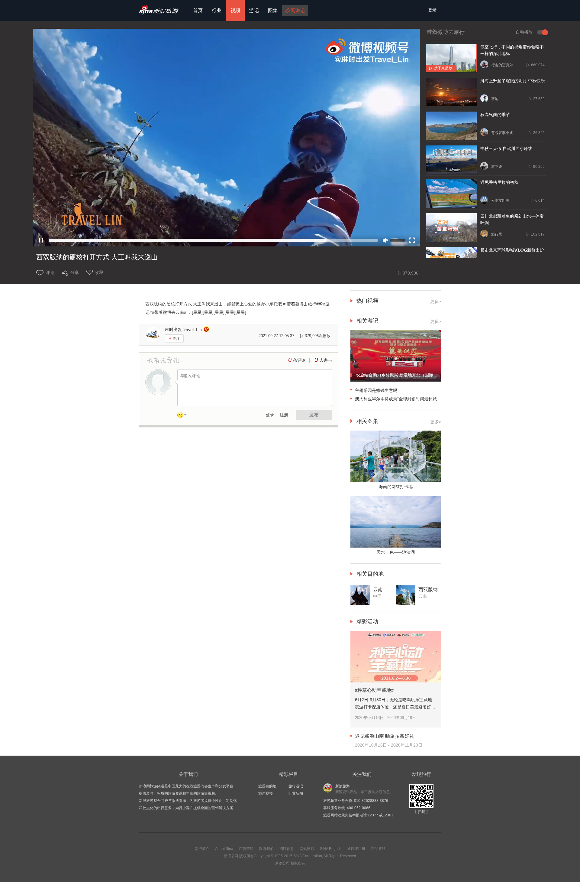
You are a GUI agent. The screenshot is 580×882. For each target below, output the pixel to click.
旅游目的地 (267, 786)
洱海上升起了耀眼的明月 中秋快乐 (512, 81)
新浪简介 (202, 849)
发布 (314, 414)
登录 (270, 415)
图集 (273, 10)
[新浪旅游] (159, 13)
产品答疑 (378, 849)
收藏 (99, 272)
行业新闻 (295, 793)
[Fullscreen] (412, 240)
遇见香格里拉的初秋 (499, 182)
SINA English (330, 849)
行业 (216, 10)
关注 (174, 338)
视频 (235, 10)
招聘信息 (286, 849)
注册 (284, 415)
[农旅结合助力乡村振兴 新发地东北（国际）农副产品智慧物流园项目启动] (395, 380)
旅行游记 (295, 786)
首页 (198, 10)
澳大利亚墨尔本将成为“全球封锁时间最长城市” (399, 398)
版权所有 (246, 856)
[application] (226, 137)
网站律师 (307, 849)
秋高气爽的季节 (495, 114)
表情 (184, 416)
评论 (50, 272)
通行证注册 (356, 849)
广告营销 (246, 849)
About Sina (224, 849)
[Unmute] (385, 240)
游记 (254, 10)
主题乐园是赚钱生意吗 (376, 390)
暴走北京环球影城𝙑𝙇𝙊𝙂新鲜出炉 (512, 250)
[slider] (213, 240)
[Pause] (41, 240)
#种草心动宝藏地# (374, 690)
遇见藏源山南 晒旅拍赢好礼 (384, 736)
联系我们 (266, 849)
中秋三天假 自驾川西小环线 (506, 148)
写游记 (298, 10)
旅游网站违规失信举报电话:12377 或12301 (358, 815)
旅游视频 (265, 793)
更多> (435, 301)
